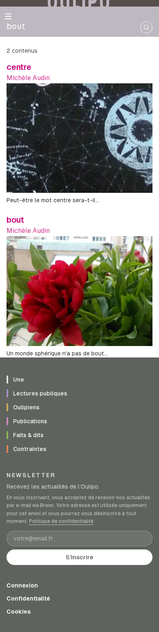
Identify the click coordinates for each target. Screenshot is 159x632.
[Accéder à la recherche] (146, 27)
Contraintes (29, 449)
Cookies (19, 611)
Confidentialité (28, 598)
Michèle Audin (28, 78)
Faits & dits (28, 435)
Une (18, 379)
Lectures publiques (40, 393)
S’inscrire (79, 557)
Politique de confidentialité (61, 521)
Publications (30, 421)
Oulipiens (26, 407)
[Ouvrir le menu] (8, 16)
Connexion (22, 585)
